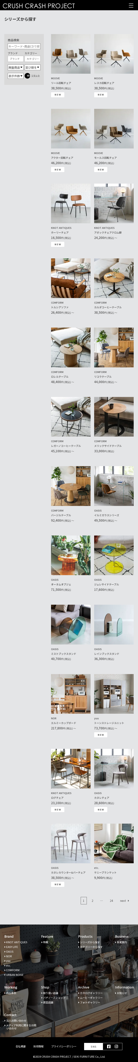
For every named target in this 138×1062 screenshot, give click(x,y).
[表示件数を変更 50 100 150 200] (16, 76)
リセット (35, 75)
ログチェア (57, 797)
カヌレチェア (101, 797)
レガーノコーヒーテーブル (66, 446)
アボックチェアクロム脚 (108, 232)
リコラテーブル (103, 376)
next (123, 900)
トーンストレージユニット (109, 723)
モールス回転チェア (105, 157)
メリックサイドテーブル (108, 446)
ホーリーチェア (60, 232)
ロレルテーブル (59, 376)
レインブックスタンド (106, 654)
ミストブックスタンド (63, 654)
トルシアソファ (60, 307)
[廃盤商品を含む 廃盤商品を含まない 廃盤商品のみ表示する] (16, 67)
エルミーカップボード (63, 723)
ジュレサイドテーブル (106, 584)
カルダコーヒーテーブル (108, 307)
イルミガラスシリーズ (106, 515)
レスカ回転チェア (104, 83)
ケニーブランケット (105, 872)
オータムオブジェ (61, 584)
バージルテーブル (61, 515)
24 (112, 901)
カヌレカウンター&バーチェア (68, 872)
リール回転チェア (61, 83)
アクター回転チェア (62, 157)
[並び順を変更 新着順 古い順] (32, 67)
